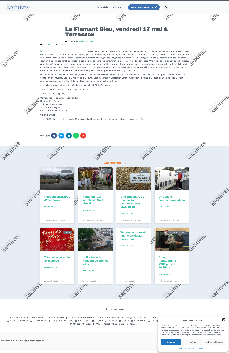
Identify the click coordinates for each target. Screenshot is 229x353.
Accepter (171, 342)
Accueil (101, 7)
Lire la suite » (50, 207)
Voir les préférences (215, 342)
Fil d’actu (118, 7)
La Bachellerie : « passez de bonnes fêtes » (95, 260)
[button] (223, 320)
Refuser (192, 342)
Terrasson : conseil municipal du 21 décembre (133, 235)
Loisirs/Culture (86, 41)
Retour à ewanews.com (142, 7)
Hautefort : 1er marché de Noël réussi (92, 200)
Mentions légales (185, 348)
